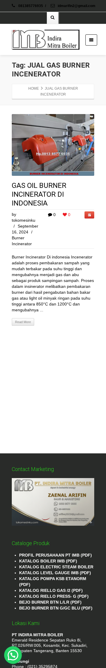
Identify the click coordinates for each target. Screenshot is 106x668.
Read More (23, 322)
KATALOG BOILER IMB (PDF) (48, 561)
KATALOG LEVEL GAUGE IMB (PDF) (55, 572)
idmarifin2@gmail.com (76, 6)
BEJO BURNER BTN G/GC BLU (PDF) (55, 608)
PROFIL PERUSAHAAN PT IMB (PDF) (55, 555)
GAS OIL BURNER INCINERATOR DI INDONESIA (39, 194)
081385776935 (30, 6)
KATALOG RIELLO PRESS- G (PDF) (54, 596)
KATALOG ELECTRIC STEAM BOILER (56, 567)
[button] (13, 655)
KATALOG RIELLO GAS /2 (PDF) (51, 590)
